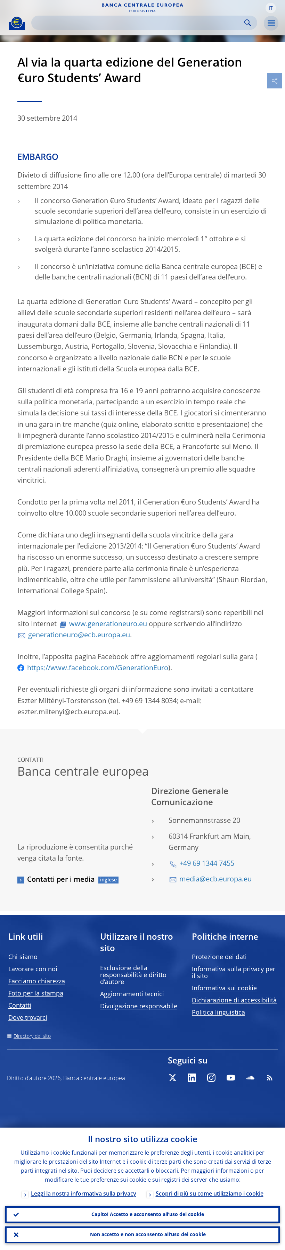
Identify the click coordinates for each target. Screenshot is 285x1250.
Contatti (19, 1006)
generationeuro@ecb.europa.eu (79, 635)
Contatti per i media (61, 880)
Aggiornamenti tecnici (132, 994)
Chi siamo (23, 957)
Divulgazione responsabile (138, 1006)
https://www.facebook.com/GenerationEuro (97, 668)
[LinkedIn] (192, 1077)
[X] (172, 1077)
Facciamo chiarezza (36, 982)
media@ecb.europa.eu (215, 879)
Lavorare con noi (32, 969)
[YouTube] (230, 1077)
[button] (271, 8)
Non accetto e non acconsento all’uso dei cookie (148, 1234)
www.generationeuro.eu (108, 624)
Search (247, 23)
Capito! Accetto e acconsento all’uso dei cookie (147, 1214)
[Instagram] (211, 1077)
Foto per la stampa (35, 994)
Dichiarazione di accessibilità (234, 1001)
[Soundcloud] (250, 1077)
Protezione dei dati (219, 957)
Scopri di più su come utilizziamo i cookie (209, 1194)
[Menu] (271, 23)
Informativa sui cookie (224, 988)
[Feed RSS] (269, 1077)
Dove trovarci (27, 1018)
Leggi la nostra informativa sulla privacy (83, 1194)
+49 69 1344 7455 (206, 864)
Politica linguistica (218, 1013)
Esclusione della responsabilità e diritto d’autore (133, 975)
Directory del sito (32, 1036)
